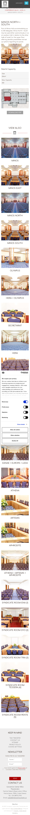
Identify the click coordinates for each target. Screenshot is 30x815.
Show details (21, 424)
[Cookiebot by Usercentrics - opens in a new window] (21, 373)
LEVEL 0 (22, 10)
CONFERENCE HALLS (11, 10)
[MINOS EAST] (15, 175)
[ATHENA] (15, 478)
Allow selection (15, 435)
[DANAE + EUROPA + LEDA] (15, 450)
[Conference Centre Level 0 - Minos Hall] (15, 54)
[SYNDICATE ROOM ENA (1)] (15, 590)
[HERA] (15, 340)
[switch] (25, 407)
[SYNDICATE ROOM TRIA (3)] (15, 645)
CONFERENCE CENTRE (16, 8)
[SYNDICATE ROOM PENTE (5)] (15, 702)
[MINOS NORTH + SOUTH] (15, 98)
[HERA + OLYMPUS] (15, 285)
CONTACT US (15, 740)
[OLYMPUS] (15, 258)
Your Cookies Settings (16, 808)
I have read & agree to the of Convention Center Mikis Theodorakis (15, 768)
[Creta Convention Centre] (5, 4)
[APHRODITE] (15, 533)
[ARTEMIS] (15, 505)
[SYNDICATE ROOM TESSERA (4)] (15, 672)
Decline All (15, 440)
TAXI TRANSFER (15, 738)
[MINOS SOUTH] (15, 230)
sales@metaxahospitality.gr (17, 798)
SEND (15, 778)
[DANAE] (15, 368)
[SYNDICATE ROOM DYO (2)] (15, 617)
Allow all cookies (15, 429)
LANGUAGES (19, 3)
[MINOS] (15, 148)
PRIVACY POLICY (15, 744)
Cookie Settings (15, 747)
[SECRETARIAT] (15, 313)
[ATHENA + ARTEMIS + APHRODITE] (15, 560)
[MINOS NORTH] (15, 203)
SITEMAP (15, 742)
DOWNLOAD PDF (15, 112)
